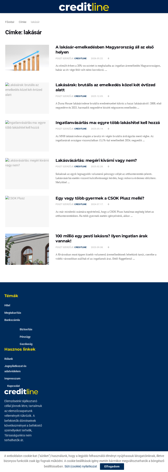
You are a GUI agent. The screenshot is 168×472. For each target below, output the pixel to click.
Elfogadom (112, 466)
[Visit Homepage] (84, 6)
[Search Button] (161, 6)
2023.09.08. (97, 247)
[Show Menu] (7, 6)
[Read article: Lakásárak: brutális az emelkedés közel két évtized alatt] (27, 98)
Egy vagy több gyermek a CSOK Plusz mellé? (100, 198)
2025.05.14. (97, 128)
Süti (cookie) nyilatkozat (81, 466)
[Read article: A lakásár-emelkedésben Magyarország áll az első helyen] (27, 60)
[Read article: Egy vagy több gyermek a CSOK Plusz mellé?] (27, 211)
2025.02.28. (97, 166)
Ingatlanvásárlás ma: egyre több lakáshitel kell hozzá (108, 122)
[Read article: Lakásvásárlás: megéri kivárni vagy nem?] (27, 173)
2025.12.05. (97, 96)
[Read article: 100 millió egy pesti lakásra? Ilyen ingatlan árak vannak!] (27, 249)
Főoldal (9, 22)
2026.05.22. (97, 58)
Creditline (80, 58)
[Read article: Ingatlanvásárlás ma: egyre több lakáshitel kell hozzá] (27, 136)
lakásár (35, 22)
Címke (22, 22)
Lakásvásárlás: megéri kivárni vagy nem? (96, 160)
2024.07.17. (97, 204)
